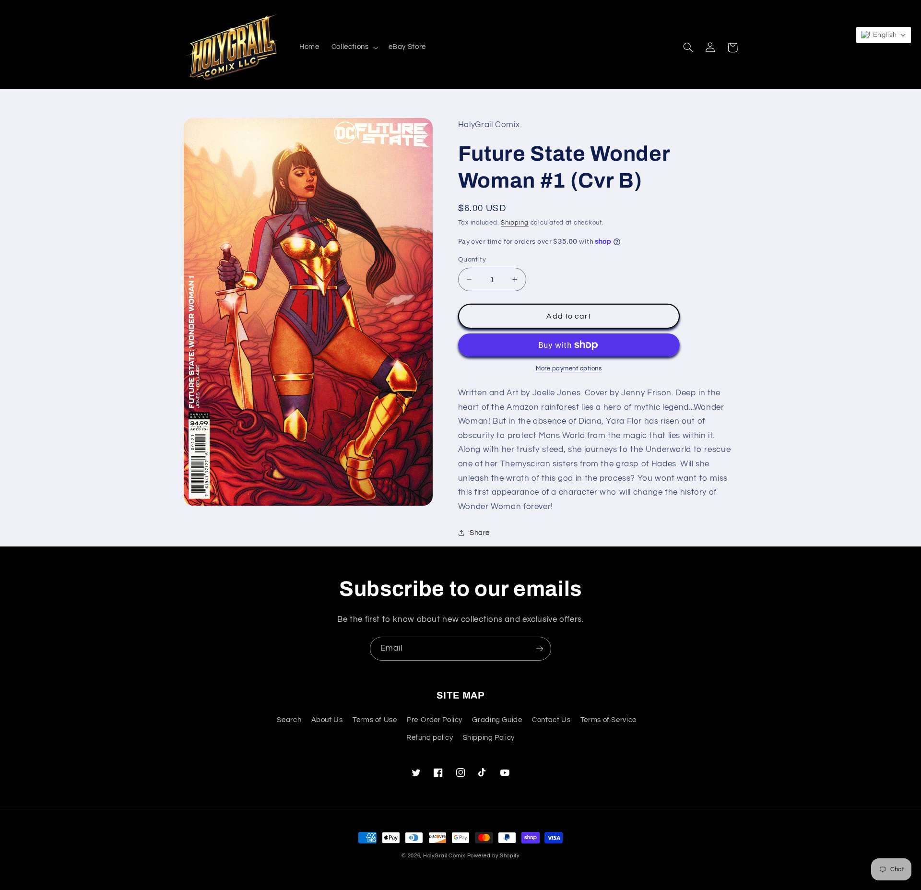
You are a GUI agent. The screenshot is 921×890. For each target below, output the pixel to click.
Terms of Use (375, 720)
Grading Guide (497, 720)
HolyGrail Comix (444, 855)
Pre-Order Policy (434, 720)
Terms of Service (608, 720)
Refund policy (429, 737)
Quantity (472, 259)
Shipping (515, 223)
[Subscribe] (540, 648)
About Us (327, 720)
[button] (353, 47)
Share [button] (480, 532)
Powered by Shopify (493, 855)
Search (289, 720)
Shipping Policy (489, 737)
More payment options (569, 369)
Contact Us (551, 720)
